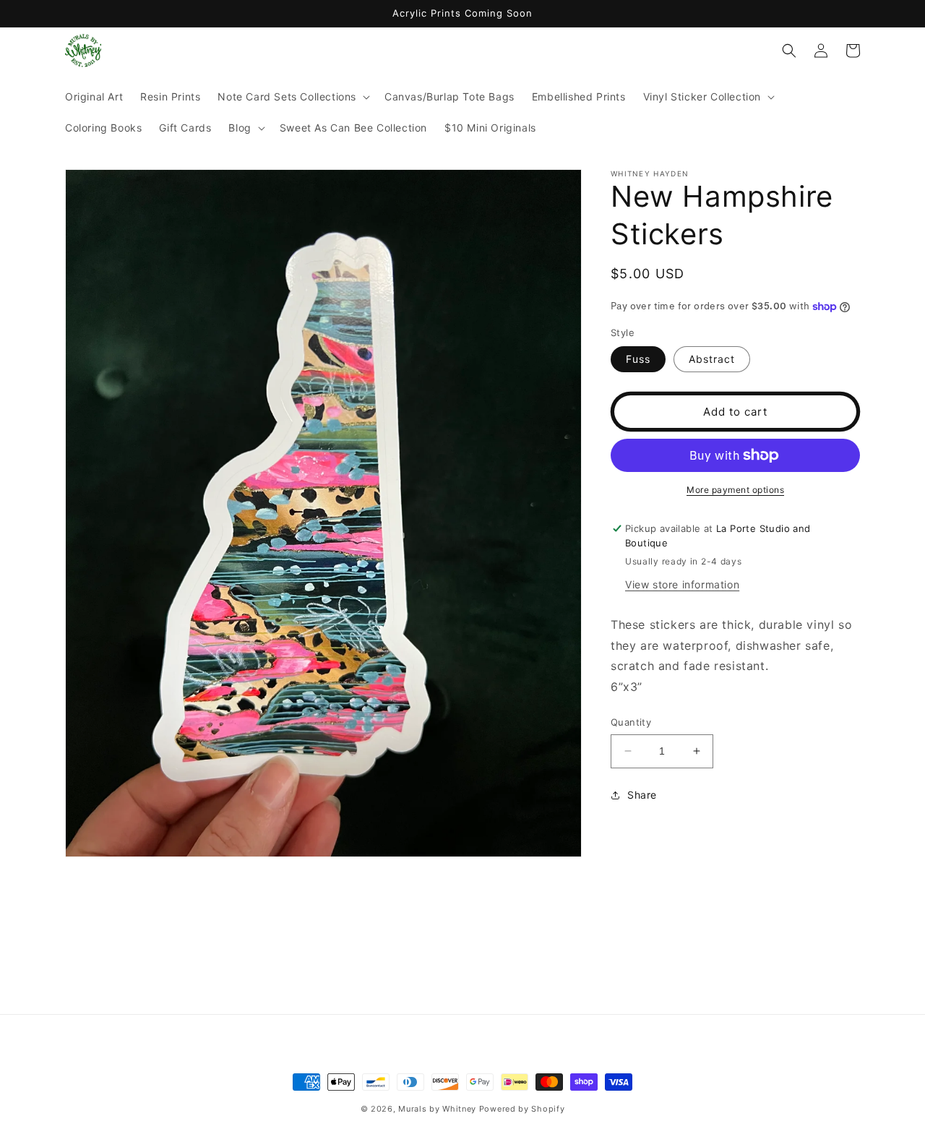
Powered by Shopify (522, 1109)
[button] (292, 97)
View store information (682, 584)
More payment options (735, 489)
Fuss (638, 359)
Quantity (631, 722)
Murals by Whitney (437, 1109)
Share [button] (642, 795)
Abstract (712, 359)
